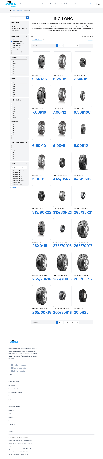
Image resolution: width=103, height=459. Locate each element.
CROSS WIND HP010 (18, 181)
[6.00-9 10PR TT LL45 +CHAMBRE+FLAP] (62, 129)
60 (14, 94)
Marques (57, 3)
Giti (14, 50)
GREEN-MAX (16, 183)
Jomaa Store (12, 424)
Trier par (33, 36)
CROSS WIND (16, 172)
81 (13, 114)
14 (13, 135)
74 (14, 103)
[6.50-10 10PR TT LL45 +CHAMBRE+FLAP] (41, 129)
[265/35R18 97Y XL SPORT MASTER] (62, 296)
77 (14, 107)
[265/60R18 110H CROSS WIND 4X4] (41, 296)
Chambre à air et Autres (14, 406)
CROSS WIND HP (17, 179)
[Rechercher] (27, 17)
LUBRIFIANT (15, 32)
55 (14, 92)
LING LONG (16, 42)
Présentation (29, 3)
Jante (10, 413)
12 (13, 131)
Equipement (11, 410)
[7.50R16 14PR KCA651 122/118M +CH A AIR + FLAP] (83, 62)
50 (14, 90)
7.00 (14, 71)
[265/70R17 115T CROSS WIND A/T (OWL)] (83, 229)
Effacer (14, 40)
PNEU (13, 26)
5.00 (14, 63)
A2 (14, 148)
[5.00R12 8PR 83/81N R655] (83, 129)
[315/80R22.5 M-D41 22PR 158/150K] (62, 195)
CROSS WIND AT (17, 177)
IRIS (14, 54)
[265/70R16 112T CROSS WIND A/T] (41, 262)
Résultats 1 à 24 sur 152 (87, 36)
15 (13, 137)
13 (13, 133)
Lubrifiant (11, 403)
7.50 (14, 73)
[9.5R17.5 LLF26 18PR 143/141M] (41, 62)
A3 (14, 150)
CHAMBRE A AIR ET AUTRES (19, 28)
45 (14, 88)
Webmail (11, 431)
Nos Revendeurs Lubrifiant (15, 392)
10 (13, 129)
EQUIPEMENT (15, 30)
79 (14, 109)
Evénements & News (47, 3)
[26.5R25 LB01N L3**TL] (83, 296)
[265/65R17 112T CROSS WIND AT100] (83, 262)
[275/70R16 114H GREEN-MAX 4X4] (62, 229)
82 (14, 116)
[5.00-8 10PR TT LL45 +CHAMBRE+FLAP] (41, 162)
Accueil (22, 3)
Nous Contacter (65, 3)
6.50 (14, 67)
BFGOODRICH (17, 44)
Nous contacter (12, 396)
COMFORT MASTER (18, 170)
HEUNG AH (16, 52)
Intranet (10, 428)
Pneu (10, 399)
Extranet (74, 3)
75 (14, 105)
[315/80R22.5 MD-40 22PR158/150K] (41, 195)
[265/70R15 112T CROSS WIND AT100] (62, 262)
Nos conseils (12, 385)
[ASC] (43, 39)
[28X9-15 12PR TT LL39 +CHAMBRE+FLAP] (41, 229)
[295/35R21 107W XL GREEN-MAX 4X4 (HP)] (83, 196)
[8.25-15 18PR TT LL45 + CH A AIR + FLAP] (62, 62)
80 (14, 111)
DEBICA (15, 48)
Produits (37, 3)
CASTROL (16, 46)
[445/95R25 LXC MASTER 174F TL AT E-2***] (62, 162)
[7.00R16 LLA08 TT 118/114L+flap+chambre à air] (41, 96)
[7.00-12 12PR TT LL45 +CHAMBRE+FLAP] (62, 96)
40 (14, 86)
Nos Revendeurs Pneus (14, 388)
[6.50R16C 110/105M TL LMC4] (83, 95)
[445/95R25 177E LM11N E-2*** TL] (83, 162)
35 (14, 84)
